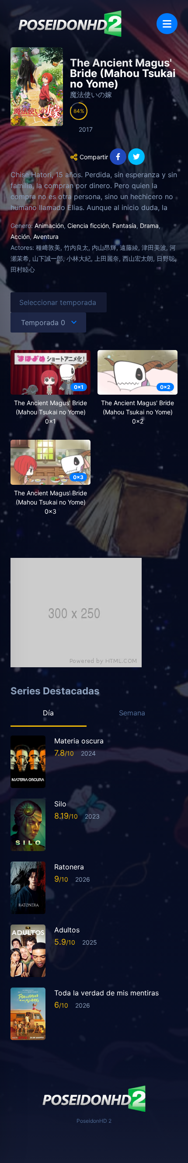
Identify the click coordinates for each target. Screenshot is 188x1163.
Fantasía (124, 225)
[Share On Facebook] (118, 156)
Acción (20, 236)
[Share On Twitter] (136, 156)
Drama (149, 225)
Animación (49, 225)
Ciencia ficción (88, 225)
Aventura (46, 236)
